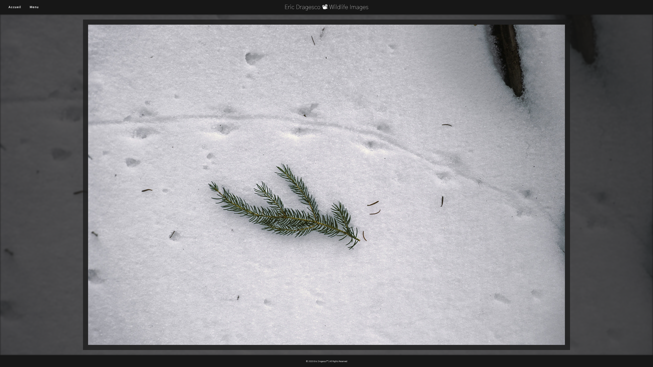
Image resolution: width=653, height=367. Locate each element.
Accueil (15, 7)
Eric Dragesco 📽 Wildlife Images (326, 7)
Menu (34, 7)
